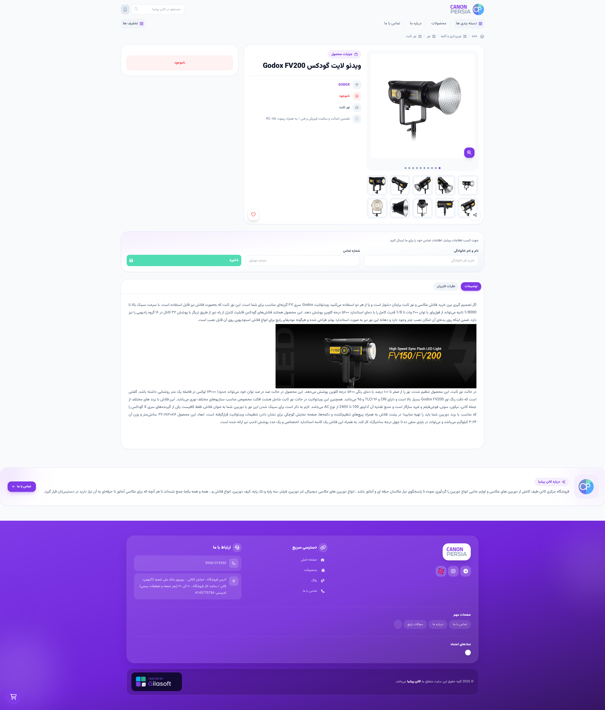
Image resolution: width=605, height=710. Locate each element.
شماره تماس (351, 251)
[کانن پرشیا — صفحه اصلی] (467, 9)
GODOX (344, 84)
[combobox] (157, 9)
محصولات (438, 23)
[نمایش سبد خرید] (13, 696)
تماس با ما (392, 23)
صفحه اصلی (309, 560)
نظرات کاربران (446, 286)
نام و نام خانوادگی (466, 251)
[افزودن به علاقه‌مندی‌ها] (253, 214)
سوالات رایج (415, 624)
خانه (474, 36)
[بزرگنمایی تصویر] (469, 152)
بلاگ (314, 580)
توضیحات (471, 286)
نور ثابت (411, 36)
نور (428, 36)
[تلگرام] (465, 571)
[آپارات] (441, 571)
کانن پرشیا (414, 681)
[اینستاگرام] (453, 571)
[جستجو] (136, 9)
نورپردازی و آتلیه (451, 36)
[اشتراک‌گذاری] (475, 215)
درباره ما (416, 23)
